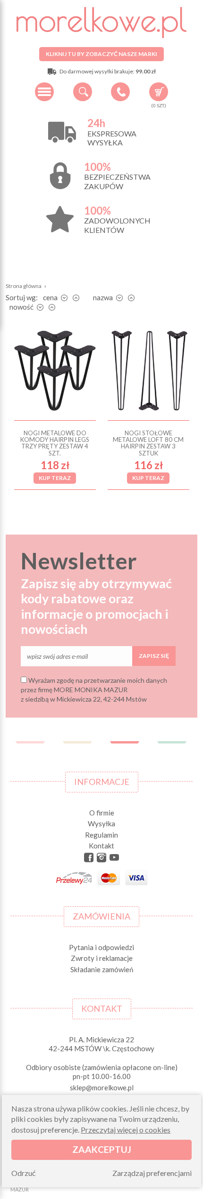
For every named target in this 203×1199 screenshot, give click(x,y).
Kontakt (101, 845)
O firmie (101, 812)
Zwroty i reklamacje (102, 958)
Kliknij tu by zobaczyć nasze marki (101, 53)
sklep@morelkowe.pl (102, 1087)
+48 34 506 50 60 (120, 91)
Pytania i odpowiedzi (101, 947)
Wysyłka (101, 823)
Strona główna (24, 285)
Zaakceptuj (101, 1149)
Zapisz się (154, 655)
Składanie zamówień (101, 969)
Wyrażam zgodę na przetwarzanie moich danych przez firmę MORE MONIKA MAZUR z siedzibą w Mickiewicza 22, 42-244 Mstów (94, 689)
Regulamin (101, 835)
